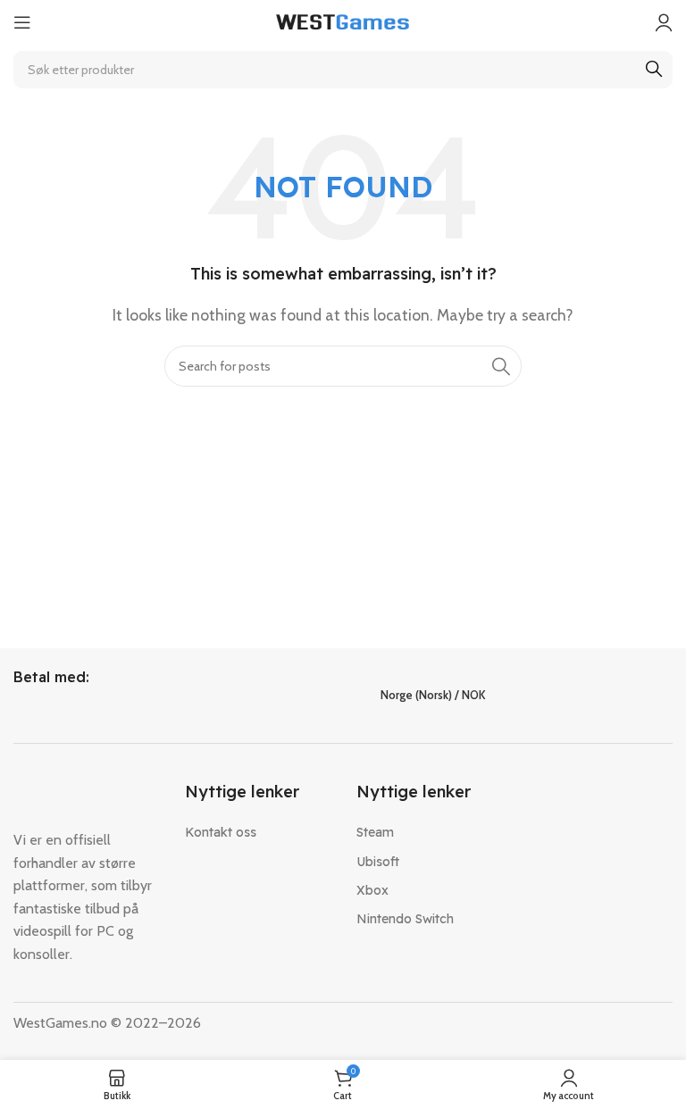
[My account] (664, 22)
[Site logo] (343, 21)
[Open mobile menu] (22, 22)
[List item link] (257, 832)
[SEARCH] (654, 69)
